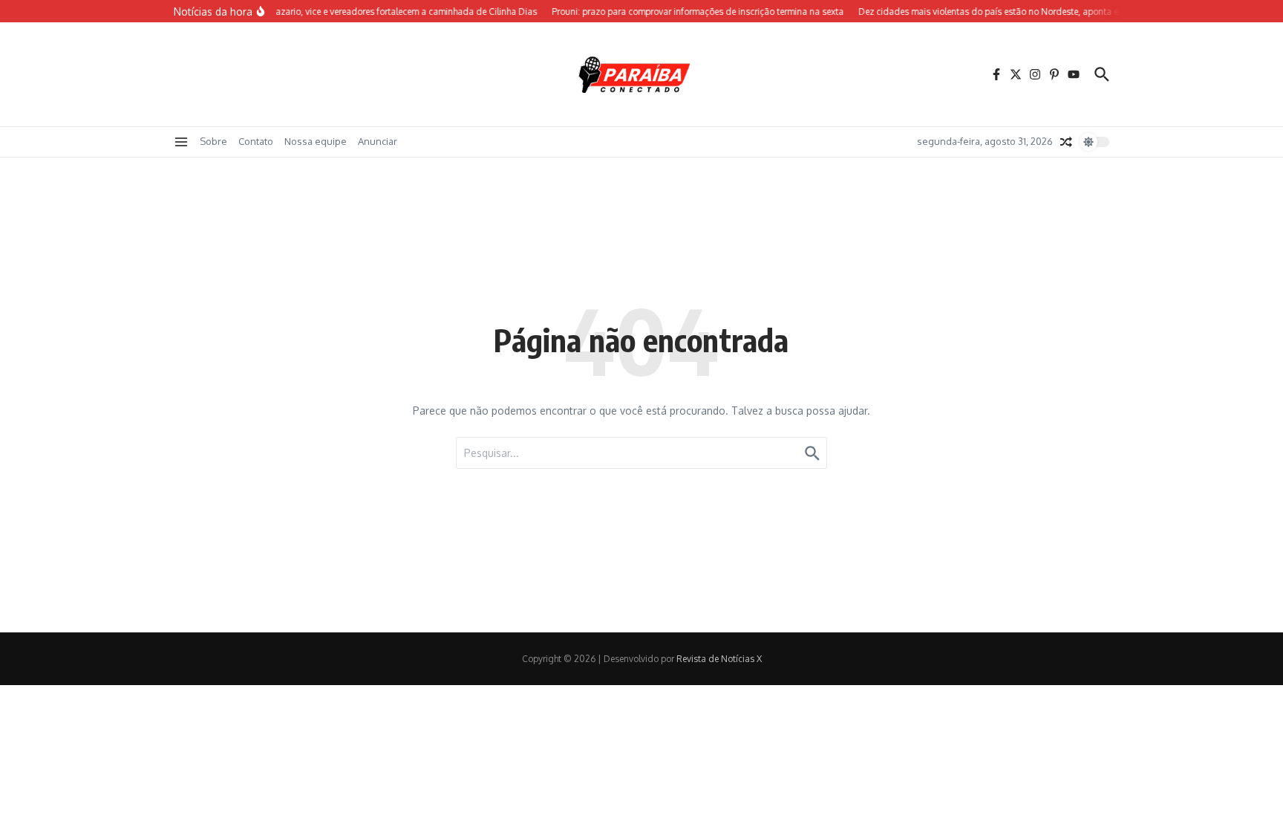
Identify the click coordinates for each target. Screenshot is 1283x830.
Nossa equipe (315, 141)
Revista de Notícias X (719, 658)
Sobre (213, 141)
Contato (255, 141)
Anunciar (377, 141)
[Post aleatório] (1066, 142)
